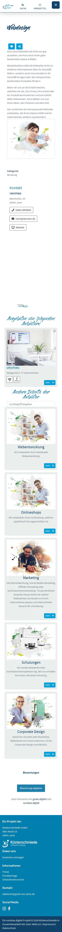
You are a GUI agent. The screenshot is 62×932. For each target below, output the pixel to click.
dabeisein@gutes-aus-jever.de (18, 894)
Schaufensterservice (13, 879)
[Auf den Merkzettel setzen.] (11, 46)
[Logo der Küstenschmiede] (31, 843)
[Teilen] (19, 46)
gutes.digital (39, 799)
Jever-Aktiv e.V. (33, 924)
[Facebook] (10, 909)
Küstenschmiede (48, 920)
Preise (5, 871)
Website (20, 227)
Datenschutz (9, 928)
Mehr (47, 382)
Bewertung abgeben (31, 788)
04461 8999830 (23, 210)
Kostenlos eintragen (13, 857)
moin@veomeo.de (25, 218)
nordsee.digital (31, 802)
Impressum (49, 924)
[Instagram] (5, 909)
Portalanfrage (9, 875)
